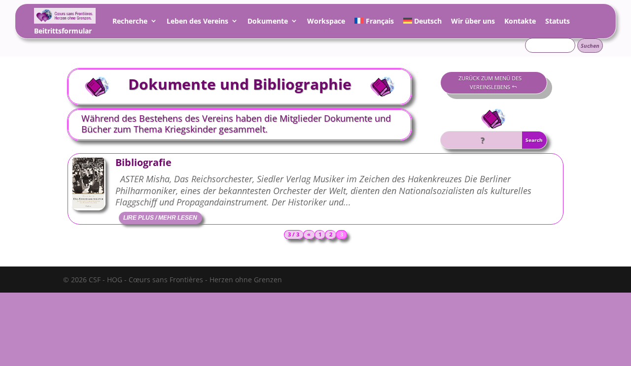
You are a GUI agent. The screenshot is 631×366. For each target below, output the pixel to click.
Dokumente (267, 22)
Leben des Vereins (197, 22)
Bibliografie (143, 162)
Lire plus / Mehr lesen (160, 217)
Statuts (557, 22)
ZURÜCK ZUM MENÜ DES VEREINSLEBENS (490, 82)
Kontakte (520, 22)
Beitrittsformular (63, 32)
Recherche (129, 22)
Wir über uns (473, 22)
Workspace (326, 22)
